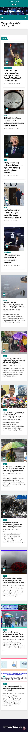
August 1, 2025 (8, 365)
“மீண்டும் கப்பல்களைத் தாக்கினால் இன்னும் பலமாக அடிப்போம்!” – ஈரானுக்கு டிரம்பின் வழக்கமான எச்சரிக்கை (13, 168)
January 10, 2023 (9, 693)
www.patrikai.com (14, 11)
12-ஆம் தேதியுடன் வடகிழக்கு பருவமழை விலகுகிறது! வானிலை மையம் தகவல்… (14, 688)
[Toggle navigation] (25, 17)
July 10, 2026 (9, 83)
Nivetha (20, 419)
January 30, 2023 (9, 639)
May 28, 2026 (9, 265)
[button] (22, 17)
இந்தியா (6, 252)
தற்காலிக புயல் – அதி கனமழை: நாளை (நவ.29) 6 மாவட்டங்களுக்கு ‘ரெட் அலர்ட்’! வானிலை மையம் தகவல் (13, 416)
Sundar (17, 83)
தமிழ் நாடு (5, 300)
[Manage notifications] (24, 728)
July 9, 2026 (9, 175)
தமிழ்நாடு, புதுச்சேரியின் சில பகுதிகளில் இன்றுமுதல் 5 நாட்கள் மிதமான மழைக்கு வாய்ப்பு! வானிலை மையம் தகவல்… (14, 362)
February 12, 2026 (9, 309)
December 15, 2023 (9, 473)
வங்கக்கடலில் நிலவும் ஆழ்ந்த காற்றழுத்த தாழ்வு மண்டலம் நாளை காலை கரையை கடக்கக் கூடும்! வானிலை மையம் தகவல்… (14, 581)
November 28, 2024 (9, 419)
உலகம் (5, 115)
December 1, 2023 (9, 529)
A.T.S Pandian (19, 365)
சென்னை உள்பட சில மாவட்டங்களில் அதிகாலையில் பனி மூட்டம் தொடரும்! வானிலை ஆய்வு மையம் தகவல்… (13, 306)
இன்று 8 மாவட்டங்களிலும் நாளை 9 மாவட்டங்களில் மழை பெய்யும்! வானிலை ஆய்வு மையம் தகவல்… (14, 468)
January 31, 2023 (9, 585)
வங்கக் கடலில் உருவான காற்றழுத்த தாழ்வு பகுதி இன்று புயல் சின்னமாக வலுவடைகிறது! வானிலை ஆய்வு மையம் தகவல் (13, 635)
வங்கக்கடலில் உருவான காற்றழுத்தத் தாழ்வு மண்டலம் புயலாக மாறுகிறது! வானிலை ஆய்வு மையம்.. (12, 525)
